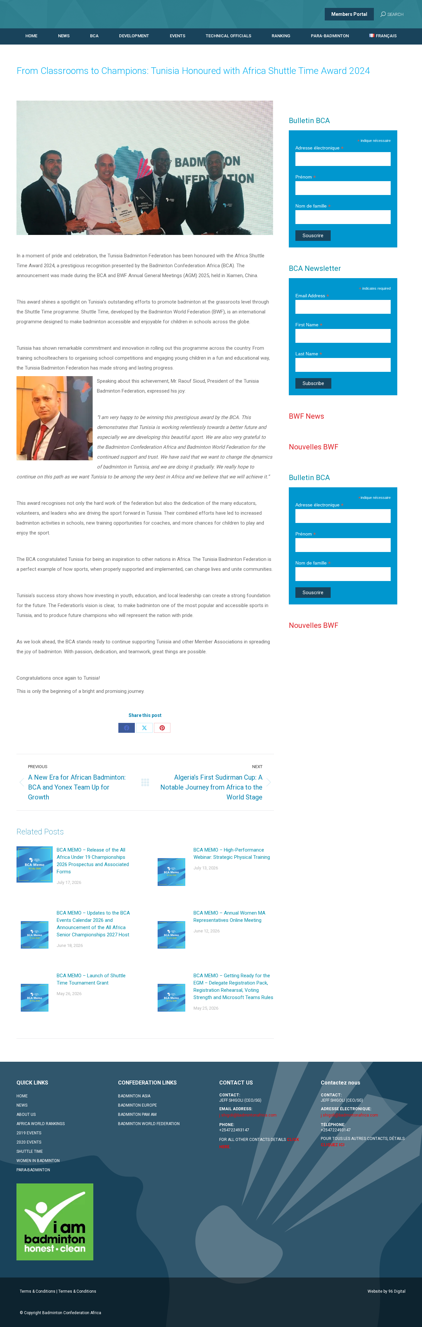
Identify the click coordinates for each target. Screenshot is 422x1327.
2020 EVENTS (28, 1142)
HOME (22, 1096)
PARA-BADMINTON (33, 1170)
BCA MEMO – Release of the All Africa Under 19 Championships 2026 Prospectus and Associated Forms (93, 861)
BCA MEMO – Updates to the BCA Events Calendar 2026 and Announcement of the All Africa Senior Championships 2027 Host (93, 924)
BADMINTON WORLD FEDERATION (149, 1123)
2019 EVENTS (28, 1133)
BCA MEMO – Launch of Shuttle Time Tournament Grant (91, 979)
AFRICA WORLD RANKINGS (40, 1123)
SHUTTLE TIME (29, 1151)
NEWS (21, 1105)
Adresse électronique (319, 148)
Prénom (305, 177)
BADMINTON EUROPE (137, 1105)
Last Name (308, 354)
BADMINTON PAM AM (137, 1114)
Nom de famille (313, 206)
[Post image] (34, 864)
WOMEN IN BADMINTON (38, 1160)
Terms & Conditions (37, 1291)
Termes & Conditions (77, 1291)
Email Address (312, 296)
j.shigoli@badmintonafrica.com (248, 1115)
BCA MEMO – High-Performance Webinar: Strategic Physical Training (232, 853)
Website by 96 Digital (387, 1291)
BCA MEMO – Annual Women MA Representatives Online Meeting (229, 916)
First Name (308, 325)
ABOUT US (26, 1114)
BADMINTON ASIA (134, 1096)
